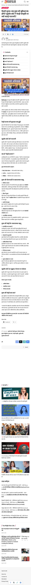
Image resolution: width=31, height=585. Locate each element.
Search (26, 347)
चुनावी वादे (10, 331)
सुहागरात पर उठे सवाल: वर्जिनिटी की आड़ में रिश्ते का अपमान (15, 517)
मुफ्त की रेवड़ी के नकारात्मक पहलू (11, 67)
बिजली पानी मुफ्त (21, 331)
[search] (25, 1)
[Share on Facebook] (5, 34)
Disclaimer (4, 579)
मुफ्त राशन (10, 333)
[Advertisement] (15, 366)
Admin (7, 38)
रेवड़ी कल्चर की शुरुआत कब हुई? (11, 55)
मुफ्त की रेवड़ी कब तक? (9, 72)
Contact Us (4, 576)
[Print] (13, 34)
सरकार (4, 112)
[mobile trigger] (3, 1)
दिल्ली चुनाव (14, 331)
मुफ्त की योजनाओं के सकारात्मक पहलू (12, 64)
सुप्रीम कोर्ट (21, 333)
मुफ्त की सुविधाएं (5, 333)
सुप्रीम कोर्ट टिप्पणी (5, 335)
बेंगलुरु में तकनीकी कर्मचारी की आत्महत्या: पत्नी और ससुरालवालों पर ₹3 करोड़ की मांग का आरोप (10, 559)
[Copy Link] (10, 34)
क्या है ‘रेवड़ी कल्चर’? (9, 61)
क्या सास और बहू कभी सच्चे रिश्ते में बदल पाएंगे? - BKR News (15, 485)
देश (2, 7)
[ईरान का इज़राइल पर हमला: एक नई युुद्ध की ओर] (25, 530)
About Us (4, 574)
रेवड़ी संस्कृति (15, 333)
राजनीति (6, 7)
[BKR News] (10, 1)
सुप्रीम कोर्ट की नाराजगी (9, 58)
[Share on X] (8, 34)
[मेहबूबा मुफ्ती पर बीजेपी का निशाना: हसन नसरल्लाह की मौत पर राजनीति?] (25, 551)
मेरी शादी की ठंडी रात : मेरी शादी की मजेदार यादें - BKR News (15, 515)
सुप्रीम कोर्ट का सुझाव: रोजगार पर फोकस (12, 70)
